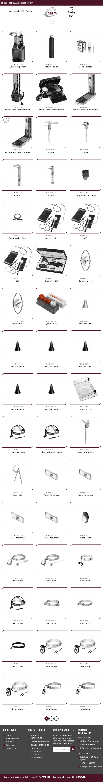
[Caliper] (51, 132)
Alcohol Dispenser (17, 67)
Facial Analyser (85, 409)
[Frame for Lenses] (51, 474)
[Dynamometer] (85, 260)
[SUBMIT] (73, 748)
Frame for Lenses (51, 495)
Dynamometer (85, 281)
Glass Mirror (85, 538)
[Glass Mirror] (85, 517)
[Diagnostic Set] (51, 260)
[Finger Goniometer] (85, 432)
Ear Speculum (85, 324)
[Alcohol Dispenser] (17, 46)
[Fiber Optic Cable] (17, 432)
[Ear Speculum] (85, 303)
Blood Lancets (85, 67)
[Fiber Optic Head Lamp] (51, 432)
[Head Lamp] (51, 646)
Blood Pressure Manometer (17, 109)
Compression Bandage (85, 195)
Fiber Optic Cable (17, 452)
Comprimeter (51, 238)
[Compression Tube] (17, 217)
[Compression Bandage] (85, 175)
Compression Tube (17, 238)
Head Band (18, 580)
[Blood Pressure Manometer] (17, 89)
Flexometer (18, 495)
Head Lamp (51, 666)
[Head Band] (17, 560)
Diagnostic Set (51, 281)
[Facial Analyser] (85, 389)
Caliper (51, 152)
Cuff (85, 238)
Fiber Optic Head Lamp (51, 452)
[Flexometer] (17, 474)
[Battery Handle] (51, 46)
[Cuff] (85, 217)
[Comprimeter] (51, 217)
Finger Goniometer (85, 452)
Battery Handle (51, 67)
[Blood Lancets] (85, 46)
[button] (51, 22)
